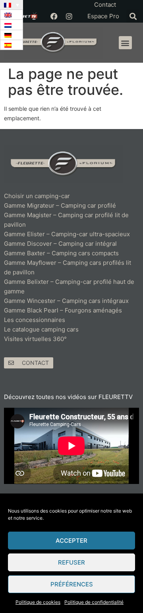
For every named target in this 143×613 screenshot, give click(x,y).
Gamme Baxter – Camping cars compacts (61, 253)
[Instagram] (69, 16)
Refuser (71, 562)
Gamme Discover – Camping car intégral (60, 243)
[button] (132, 16)
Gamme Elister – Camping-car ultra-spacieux (67, 234)
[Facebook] (54, 16)
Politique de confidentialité (94, 602)
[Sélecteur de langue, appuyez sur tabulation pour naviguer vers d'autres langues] (11, 5)
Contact (105, 4)
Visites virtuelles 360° (35, 339)
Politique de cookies (37, 602)
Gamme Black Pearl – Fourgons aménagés (63, 310)
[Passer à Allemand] (11, 35)
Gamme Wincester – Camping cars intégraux (66, 301)
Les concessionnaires (34, 320)
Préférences (71, 584)
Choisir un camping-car (37, 196)
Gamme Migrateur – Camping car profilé (60, 205)
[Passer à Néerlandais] (11, 25)
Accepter (71, 540)
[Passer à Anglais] (11, 15)
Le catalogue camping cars (41, 329)
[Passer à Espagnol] (11, 45)
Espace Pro (103, 16)
